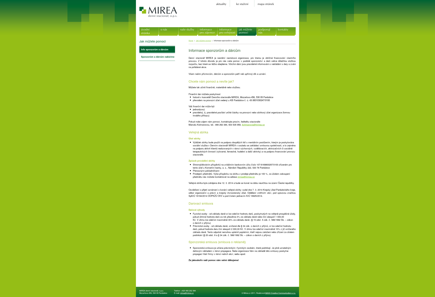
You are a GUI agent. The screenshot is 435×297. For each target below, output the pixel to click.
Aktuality (221, 1)
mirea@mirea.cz (246, 176)
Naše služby (188, 28)
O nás (169, 28)
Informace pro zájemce (207, 30)
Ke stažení (242, 1)
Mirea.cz (158, 12)
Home (191, 40)
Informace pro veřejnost (227, 30)
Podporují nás (266, 28)
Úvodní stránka (149, 28)
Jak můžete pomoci (247, 30)
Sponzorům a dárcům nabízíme (157, 56)
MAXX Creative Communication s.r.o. (280, 293)
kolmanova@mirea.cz (253, 124)
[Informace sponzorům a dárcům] (199, 273)
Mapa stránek (265, 1)
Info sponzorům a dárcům (154, 49)
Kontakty (286, 28)
